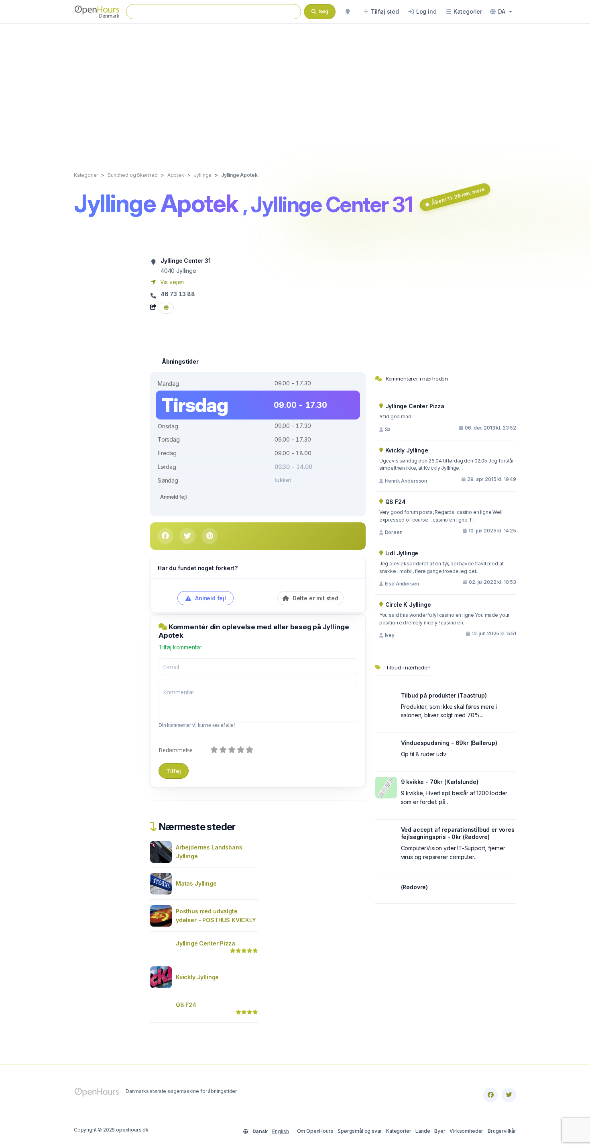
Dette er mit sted (314, 598)
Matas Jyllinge (196, 883)
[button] (501, 11)
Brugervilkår (502, 1131)
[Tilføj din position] (347, 11)
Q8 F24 (186, 1004)
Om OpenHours (315, 1131)
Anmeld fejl (173, 497)
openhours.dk (132, 1130)
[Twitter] (509, 1095)
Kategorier (398, 1131)
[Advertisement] (295, 89)
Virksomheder (466, 1131)
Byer (439, 1131)
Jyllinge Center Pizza (205, 943)
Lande (422, 1131)
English (280, 1131)
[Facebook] (490, 1095)
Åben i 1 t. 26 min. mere (458, 196)
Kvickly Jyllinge (197, 977)
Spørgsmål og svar (360, 1131)
